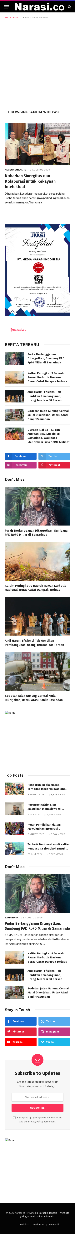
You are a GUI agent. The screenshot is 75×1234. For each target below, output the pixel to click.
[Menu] (6, 6)
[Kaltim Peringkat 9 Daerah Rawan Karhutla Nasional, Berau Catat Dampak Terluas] (14, 377)
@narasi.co (18, 329)
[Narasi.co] (39, 7)
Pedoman (38, 1224)
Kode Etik (54, 1224)
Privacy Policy (35, 1121)
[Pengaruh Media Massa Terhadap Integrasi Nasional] (14, 789)
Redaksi (24, 1224)
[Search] (69, 6)
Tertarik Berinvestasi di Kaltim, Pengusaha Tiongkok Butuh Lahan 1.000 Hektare (49, 848)
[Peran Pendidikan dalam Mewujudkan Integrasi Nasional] (14, 828)
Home (26, 17)
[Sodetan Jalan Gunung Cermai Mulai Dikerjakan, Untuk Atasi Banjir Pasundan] (14, 415)
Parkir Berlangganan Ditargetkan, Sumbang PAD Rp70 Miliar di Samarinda (46, 358)
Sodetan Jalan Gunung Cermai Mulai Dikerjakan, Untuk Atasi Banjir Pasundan (48, 415)
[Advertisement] (37, 63)
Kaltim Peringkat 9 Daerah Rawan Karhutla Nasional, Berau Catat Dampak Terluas (47, 377)
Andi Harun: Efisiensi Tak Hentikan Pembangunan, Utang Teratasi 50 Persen (45, 396)
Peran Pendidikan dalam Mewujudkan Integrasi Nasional (44, 829)
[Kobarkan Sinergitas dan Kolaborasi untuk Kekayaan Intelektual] (37, 144)
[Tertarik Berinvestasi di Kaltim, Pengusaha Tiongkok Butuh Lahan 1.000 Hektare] (14, 848)
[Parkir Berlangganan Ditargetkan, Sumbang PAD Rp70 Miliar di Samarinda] (14, 358)
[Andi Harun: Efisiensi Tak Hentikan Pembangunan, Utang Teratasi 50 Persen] (14, 396)
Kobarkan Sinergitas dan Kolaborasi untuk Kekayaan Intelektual (30, 181)
